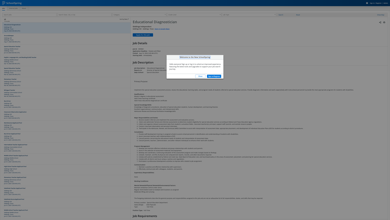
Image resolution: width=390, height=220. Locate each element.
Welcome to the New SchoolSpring (195, 57)
